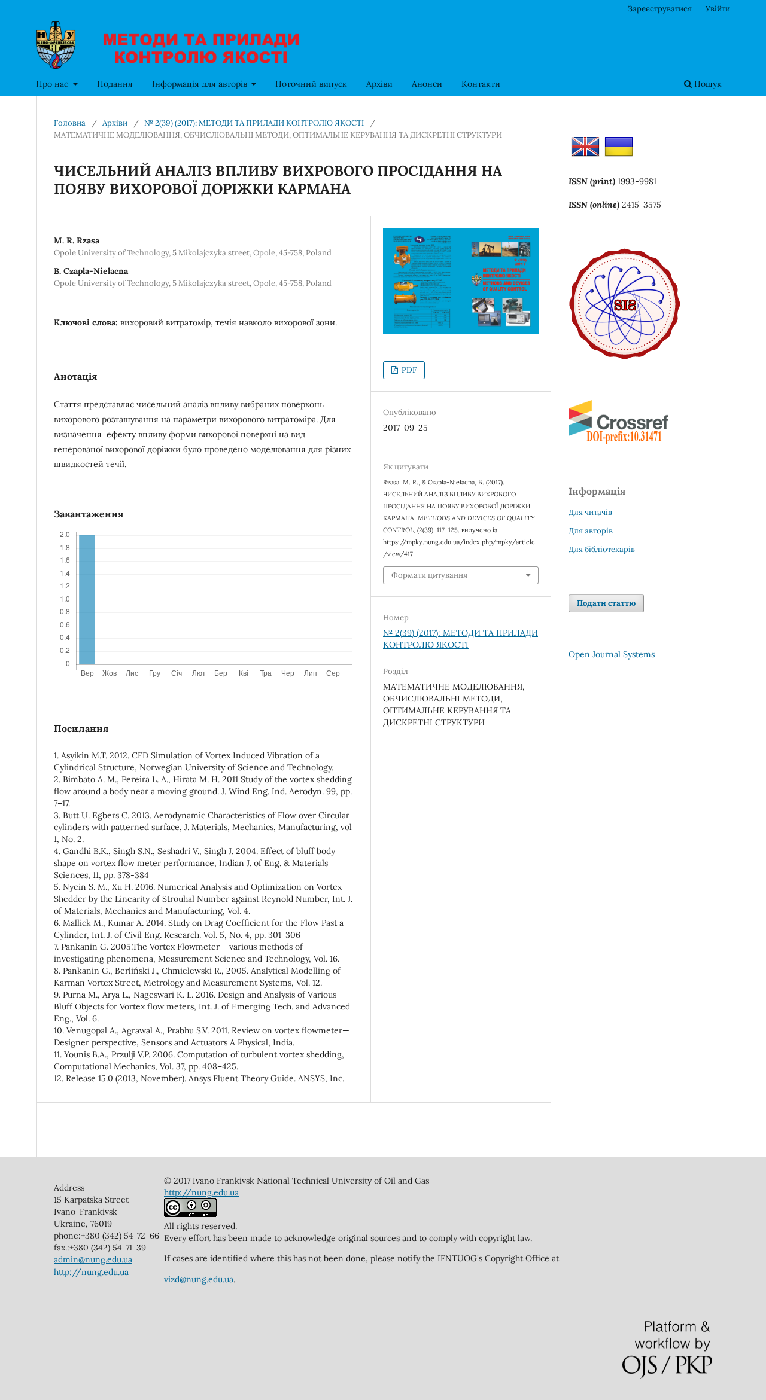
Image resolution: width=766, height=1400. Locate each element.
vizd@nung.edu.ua (198, 1279)
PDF (408, 370)
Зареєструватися (660, 9)
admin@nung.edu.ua (93, 1259)
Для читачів (590, 512)
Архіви (379, 83)
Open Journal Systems (612, 654)
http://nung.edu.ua (91, 1272)
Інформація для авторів (201, 83)
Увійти (718, 9)
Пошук (707, 83)
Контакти (480, 83)
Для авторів (591, 531)
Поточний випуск (311, 83)
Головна (70, 123)
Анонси (427, 83)
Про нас (53, 83)
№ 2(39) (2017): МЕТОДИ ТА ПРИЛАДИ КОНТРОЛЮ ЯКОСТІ (254, 123)
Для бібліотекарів (602, 549)
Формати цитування (429, 575)
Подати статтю (606, 603)
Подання (115, 83)
